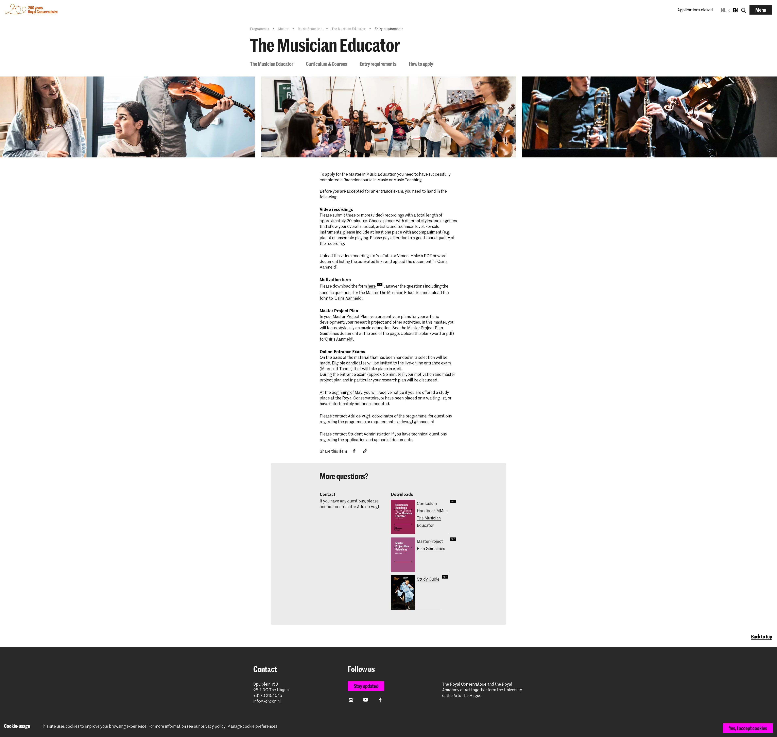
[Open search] (743, 9)
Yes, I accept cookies (748, 728)
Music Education (310, 28)
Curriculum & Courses (326, 64)
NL (723, 10)
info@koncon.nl (267, 701)
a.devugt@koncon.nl (415, 421)
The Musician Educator (348, 28)
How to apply (421, 64)
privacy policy (213, 726)
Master (283, 28)
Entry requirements (378, 64)
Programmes (259, 28)
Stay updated (366, 686)
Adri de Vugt (368, 506)
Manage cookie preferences (252, 726)
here (372, 286)
